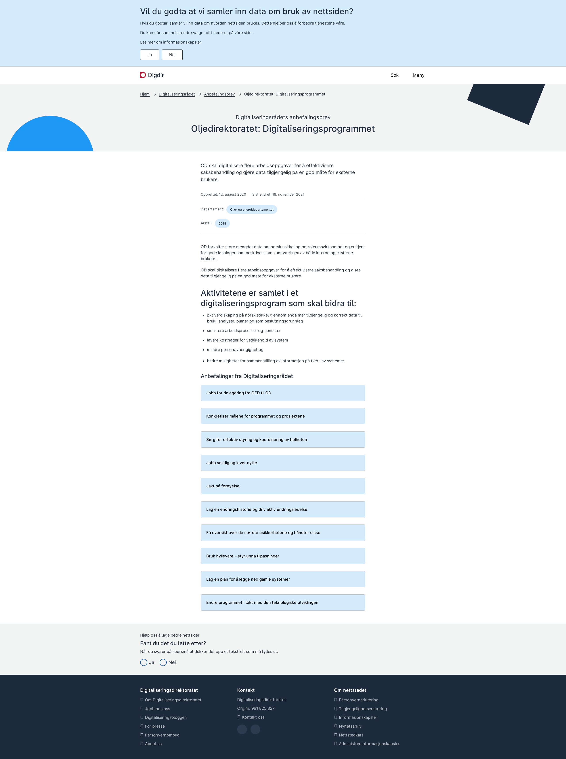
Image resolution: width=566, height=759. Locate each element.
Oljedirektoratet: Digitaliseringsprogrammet (284, 94)
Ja (149, 54)
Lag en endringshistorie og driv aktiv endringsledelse (256, 509)
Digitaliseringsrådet (177, 94)
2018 (222, 223)
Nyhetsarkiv (350, 726)
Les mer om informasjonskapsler (170, 42)
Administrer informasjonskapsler (369, 743)
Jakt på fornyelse (222, 486)
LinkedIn (255, 730)
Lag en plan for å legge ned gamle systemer (248, 579)
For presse (155, 726)
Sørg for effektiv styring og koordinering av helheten (256, 439)
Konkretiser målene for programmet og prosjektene (255, 416)
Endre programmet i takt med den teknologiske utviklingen (262, 602)
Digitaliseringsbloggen (166, 717)
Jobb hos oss (157, 708)
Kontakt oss (253, 717)
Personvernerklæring (359, 700)
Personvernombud (162, 735)
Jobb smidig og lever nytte (231, 462)
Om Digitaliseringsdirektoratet (173, 700)
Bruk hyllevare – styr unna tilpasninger (242, 556)
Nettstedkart (351, 735)
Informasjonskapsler (358, 717)
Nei (172, 54)
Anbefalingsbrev (219, 94)
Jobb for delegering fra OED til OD (238, 393)
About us (153, 743)
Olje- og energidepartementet (251, 209)
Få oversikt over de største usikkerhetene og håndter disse (263, 532)
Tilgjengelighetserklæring (363, 708)
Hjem (145, 94)
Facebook (242, 730)
